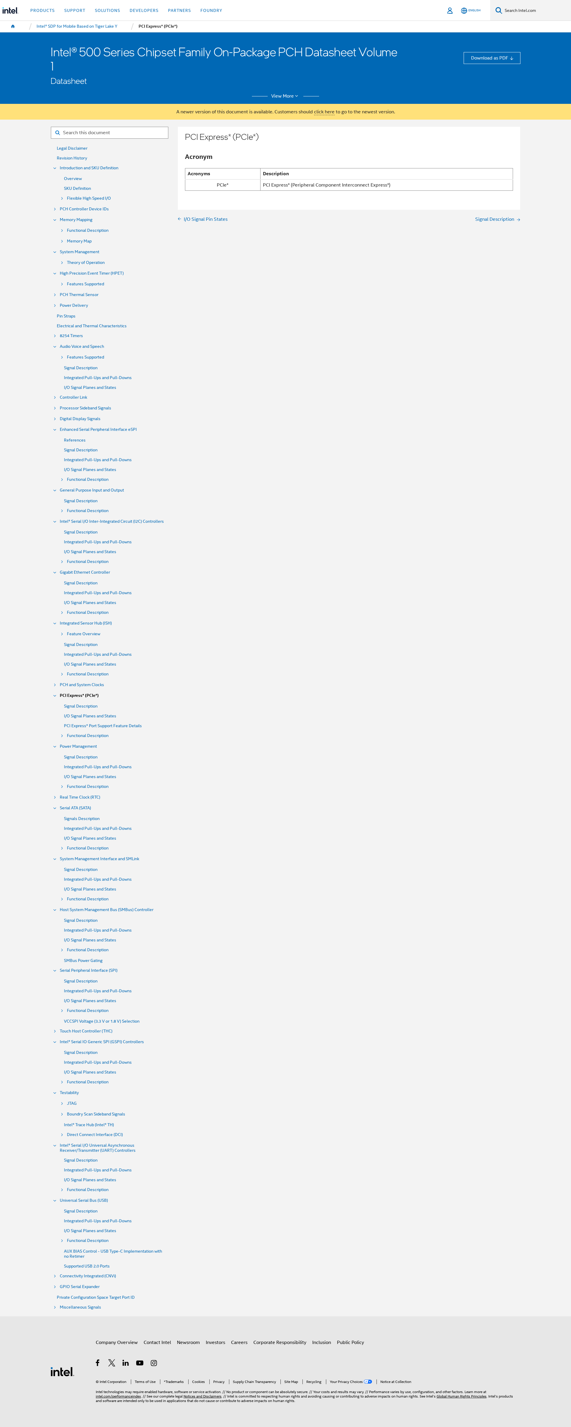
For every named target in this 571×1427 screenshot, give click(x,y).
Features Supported (85, 284)
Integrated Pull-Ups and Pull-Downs (98, 377)
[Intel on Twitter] (112, 1363)
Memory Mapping (76, 219)
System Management (79, 251)
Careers (239, 1342)
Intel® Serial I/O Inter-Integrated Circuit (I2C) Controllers (112, 521)
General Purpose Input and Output (92, 490)
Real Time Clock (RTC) (80, 797)
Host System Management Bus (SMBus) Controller (106, 909)
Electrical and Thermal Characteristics (92, 325)
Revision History (72, 158)
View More (282, 96)
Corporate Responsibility (279, 1342)
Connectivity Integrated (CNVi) (88, 1276)
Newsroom (188, 1342)
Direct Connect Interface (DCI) (95, 1134)
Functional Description (88, 230)
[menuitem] (13, 26)
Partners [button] (179, 10)
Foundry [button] (211, 10)
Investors (215, 1342)
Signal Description (81, 367)
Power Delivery (74, 305)
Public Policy (350, 1342)
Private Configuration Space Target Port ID (96, 1297)
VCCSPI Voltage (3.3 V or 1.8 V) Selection (101, 1021)
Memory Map (79, 241)
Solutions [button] (107, 10)
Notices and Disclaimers (202, 1396)
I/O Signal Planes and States (90, 387)
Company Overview (117, 1342)
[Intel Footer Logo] (62, 1371)
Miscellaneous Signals (80, 1307)
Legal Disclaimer (72, 148)
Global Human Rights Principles (462, 1396)
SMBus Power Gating (83, 960)
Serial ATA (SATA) (75, 807)
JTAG (72, 1103)
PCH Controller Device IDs (84, 209)
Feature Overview (83, 633)
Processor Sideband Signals (85, 408)
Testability (69, 1092)
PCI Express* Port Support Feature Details (103, 725)
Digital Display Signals (80, 418)
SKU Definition (77, 188)
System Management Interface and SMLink (99, 858)
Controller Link (73, 397)
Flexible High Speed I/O (89, 198)
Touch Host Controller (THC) (86, 1031)
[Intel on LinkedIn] (126, 1363)
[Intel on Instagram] (154, 1363)
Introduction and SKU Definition (89, 167)
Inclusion (321, 1342)
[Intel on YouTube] (140, 1363)
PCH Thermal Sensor (79, 294)
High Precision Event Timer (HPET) (92, 273)
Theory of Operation (86, 262)
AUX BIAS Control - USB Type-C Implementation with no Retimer (113, 1254)
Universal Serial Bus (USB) (84, 1200)
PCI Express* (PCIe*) (79, 695)
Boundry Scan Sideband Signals (96, 1114)
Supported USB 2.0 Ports (87, 1266)
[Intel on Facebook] (98, 1363)
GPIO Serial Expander (80, 1286)
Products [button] (42, 10)
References (75, 440)
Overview (73, 178)
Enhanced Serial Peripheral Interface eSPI (98, 429)
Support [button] (74, 10)
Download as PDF (489, 58)
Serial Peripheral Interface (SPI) (88, 970)
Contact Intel (157, 1342)
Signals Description (82, 818)
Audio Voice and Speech (82, 346)
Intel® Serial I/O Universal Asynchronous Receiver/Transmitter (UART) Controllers (98, 1148)
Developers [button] (144, 10)
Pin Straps (66, 316)
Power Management (78, 746)
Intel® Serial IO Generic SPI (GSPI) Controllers (102, 1041)
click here (324, 112)
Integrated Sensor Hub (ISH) (86, 623)
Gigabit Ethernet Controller (85, 572)
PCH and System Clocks (82, 684)
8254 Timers (71, 335)
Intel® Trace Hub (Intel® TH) (89, 1124)
